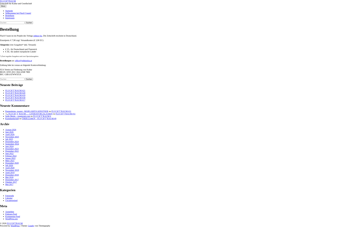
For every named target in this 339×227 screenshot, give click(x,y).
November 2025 (12, 137)
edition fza (37, 36)
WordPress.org (11, 219)
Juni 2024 (9, 146)
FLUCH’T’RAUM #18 (15, 98)
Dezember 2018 (12, 175)
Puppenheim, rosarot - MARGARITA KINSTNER (26, 111)
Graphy (31, 226)
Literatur (8, 198)
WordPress (15, 226)
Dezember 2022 (12, 151)
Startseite (9, 11)
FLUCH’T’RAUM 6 (42, 116)
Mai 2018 (9, 177)
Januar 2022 (10, 158)
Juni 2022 (9, 153)
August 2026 (10, 130)
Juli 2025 (9, 139)
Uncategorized (11, 200)
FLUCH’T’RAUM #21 (15, 90)
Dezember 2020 (12, 163)
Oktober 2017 (11, 182)
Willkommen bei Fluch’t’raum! (18, 13)
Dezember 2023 (12, 149)
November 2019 (12, 170)
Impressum (9, 18)
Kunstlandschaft (12, 118)
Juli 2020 (9, 165)
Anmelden (9, 212)
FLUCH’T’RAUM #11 (61, 111)
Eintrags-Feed (11, 214)
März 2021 (9, 161)
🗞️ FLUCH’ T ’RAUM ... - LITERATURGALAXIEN (29, 114)
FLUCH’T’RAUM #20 (15, 93)
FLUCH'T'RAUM (8, 1)
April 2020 (9, 168)
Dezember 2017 (12, 180)
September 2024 (12, 144)
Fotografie (9, 196)
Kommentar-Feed (12, 216)
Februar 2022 (11, 156)
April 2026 (9, 134)
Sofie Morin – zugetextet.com (17, 116)
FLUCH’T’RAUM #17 (15, 100)
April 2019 (9, 172)
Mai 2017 (9, 184)
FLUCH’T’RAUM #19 (15, 95)
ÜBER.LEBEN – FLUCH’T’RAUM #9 (39, 118)
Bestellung (9, 15)
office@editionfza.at (23, 61)
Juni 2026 (9, 132)
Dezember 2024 (12, 141)
